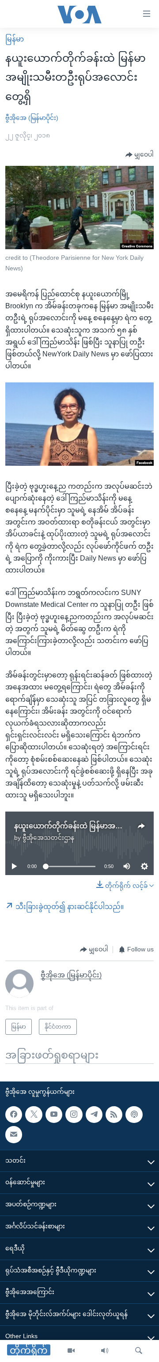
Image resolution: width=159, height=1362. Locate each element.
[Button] (139, 155)
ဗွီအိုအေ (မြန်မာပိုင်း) (31, 117)
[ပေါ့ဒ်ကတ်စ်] (133, 1114)
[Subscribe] (13, 1134)
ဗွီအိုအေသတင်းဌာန (48, 837)
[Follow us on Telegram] (94, 1114)
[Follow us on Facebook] (13, 1114)
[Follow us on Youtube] (53, 1114)
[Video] (71, 1351)
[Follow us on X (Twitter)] (33, 1114)
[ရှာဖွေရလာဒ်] (138, 1351)
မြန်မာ (14, 39)
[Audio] (104, 1351)
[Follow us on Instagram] (73, 1114)
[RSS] (114, 1114)
